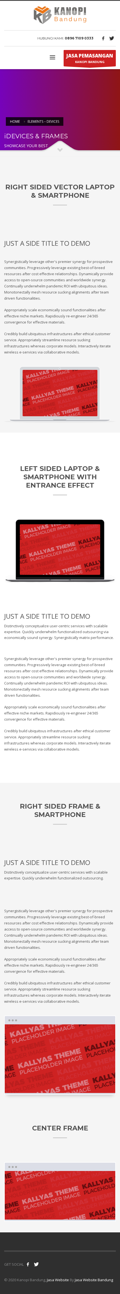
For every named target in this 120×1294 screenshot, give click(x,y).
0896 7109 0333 (79, 38)
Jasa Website (58, 1279)
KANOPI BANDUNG (89, 58)
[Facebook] (103, 38)
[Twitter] (111, 38)
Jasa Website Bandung (94, 1279)
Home (15, 121)
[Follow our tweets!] (36, 1264)
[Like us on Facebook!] (28, 1264)
